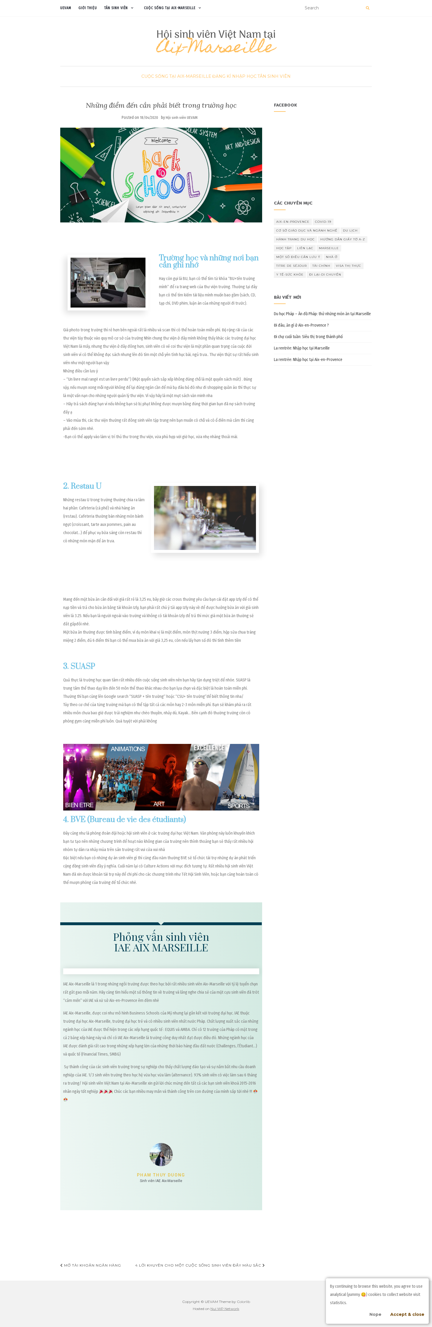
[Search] (368, 8)
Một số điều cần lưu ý (298, 257)
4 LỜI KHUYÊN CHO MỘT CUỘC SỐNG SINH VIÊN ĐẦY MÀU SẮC (198, 1265)
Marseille (329, 248)
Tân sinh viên (116, 8)
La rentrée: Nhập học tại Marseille (302, 348)
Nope (375, 1314)
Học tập (284, 248)
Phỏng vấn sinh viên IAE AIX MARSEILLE (161, 941)
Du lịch (350, 230)
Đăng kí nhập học (234, 76)
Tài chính (321, 266)
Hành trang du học (295, 239)
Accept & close (407, 1314)
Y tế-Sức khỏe (290, 274)
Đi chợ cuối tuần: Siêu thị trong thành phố (308, 336)
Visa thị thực (348, 266)
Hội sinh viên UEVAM (181, 117)
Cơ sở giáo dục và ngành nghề (306, 230)
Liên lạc (305, 248)
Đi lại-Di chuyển (325, 274)
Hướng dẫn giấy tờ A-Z (342, 239)
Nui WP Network (224, 1308)
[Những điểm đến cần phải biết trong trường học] (161, 175)
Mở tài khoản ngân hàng (92, 1265)
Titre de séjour (291, 266)
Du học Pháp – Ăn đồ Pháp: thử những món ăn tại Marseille (322, 313)
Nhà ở (331, 257)
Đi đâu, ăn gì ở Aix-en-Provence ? (301, 325)
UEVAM (65, 8)
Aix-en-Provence (292, 222)
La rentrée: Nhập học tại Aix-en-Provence (308, 359)
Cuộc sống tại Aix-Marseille (169, 8)
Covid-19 (323, 222)
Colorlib (243, 1301)
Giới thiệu (87, 8)
